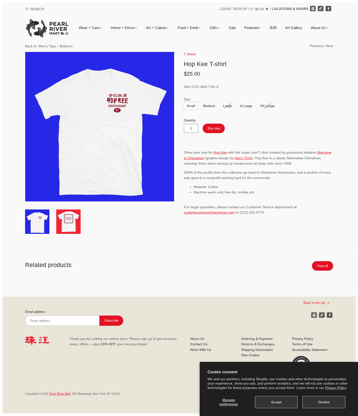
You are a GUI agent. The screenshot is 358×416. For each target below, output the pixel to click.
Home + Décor (122, 28)
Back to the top (314, 302)
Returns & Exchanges (257, 344)
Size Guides (250, 355)
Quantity (190, 120)
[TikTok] (320, 8)
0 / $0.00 (257, 9)
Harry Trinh (243, 158)
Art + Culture (156, 28)
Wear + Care (89, 28)
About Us (318, 28)
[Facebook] (328, 8)
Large (227, 106)
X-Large (246, 106)
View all (322, 266)
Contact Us (198, 344)
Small (191, 106)
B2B (273, 28)
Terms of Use (302, 344)
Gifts (213, 28)
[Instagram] (312, 8)
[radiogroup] (191, 106)
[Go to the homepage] (47, 23)
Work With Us (200, 350)
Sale (232, 28)
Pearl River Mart (60, 394)
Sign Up (240, 9)
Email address (35, 312)
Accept (276, 402)
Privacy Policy (335, 388)
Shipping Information (257, 350)
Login (225, 9)
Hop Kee (220, 152)
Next (329, 46)
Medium (209, 106)
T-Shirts (190, 54)
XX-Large (267, 106)
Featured (251, 28)
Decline (324, 402)
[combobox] (43, 9)
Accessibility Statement (309, 350)
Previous (316, 46)
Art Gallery (293, 28)
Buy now (214, 128)
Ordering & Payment (257, 339)
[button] (99, 126)
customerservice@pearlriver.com (209, 212)
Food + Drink (188, 28)
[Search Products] (27, 9)
